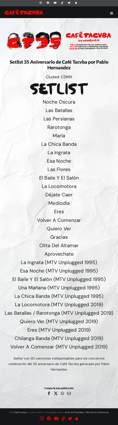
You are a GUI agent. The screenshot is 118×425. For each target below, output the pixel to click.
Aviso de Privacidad (74, 412)
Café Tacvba (20, 412)
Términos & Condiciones (97, 412)
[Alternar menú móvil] (111, 13)
